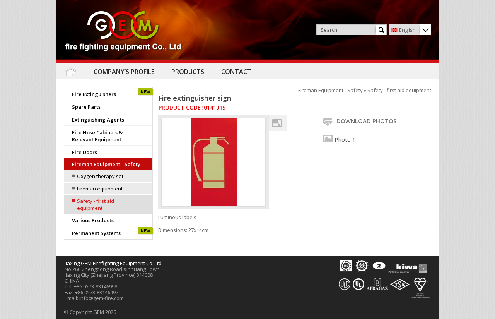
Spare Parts (86, 106)
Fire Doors (84, 152)
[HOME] (70, 72)
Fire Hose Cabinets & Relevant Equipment (97, 136)
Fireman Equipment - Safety (106, 164)
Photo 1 (345, 139)
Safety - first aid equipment (95, 204)
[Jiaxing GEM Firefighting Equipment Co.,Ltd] (123, 31)
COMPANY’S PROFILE (124, 71)
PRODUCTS (187, 71)
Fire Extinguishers (94, 94)
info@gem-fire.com (101, 298)
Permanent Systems (96, 233)
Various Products (93, 220)
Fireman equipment (100, 188)
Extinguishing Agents (98, 119)
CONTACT (236, 71)
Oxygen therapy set (100, 176)
